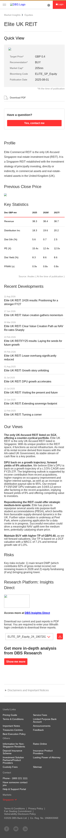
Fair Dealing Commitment (17, 811)
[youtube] (15, 828)
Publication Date (18, 79)
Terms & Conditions (14, 808)
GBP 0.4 (40, 56)
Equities (29, 15)
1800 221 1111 (20, 778)
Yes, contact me (34, 123)
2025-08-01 (42, 79)
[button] (16, 800)
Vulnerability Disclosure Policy (20, 814)
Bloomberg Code (19, 73)
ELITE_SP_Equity (46, 73)
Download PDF (18, 97)
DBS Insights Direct (37, 612)
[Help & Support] (48, 4)
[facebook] (6, 828)
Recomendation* (19, 62)
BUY (38, 62)
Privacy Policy (35, 808)
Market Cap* (16, 68)
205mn (39, 68)
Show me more (15, 661)
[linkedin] (25, 828)
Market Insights (12, 15)
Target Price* (17, 56)
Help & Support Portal (14, 789)
